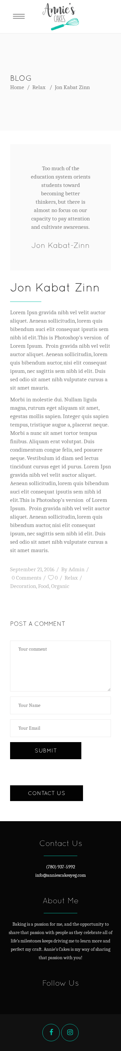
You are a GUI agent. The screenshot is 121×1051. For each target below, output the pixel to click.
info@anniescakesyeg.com (60, 875)
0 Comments (26, 578)
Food (43, 586)
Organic (60, 586)
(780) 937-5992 (60, 867)
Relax (38, 87)
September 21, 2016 (32, 569)
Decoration (23, 586)
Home (17, 87)
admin (76, 569)
